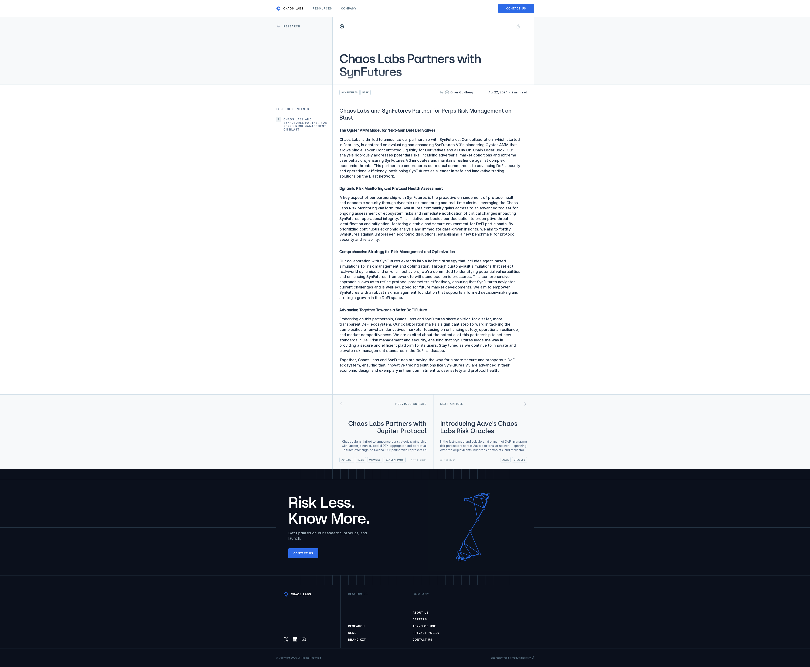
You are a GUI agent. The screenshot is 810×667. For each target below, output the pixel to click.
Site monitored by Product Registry (511, 657)
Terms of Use (424, 626)
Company (349, 8)
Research (356, 626)
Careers (420, 619)
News (352, 633)
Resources (322, 8)
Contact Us (422, 639)
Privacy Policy (426, 633)
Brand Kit (357, 639)
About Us (421, 612)
